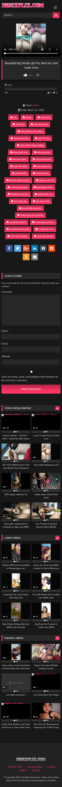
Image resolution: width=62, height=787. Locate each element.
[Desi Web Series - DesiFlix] (25, 5)
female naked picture (20, 180)
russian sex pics (46, 229)
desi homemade (43, 159)
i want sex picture (19, 187)
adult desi (45, 117)
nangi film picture (18, 222)
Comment (7, 292)
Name (5, 331)
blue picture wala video (32, 131)
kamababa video (45, 187)
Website (6, 356)
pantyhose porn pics (19, 229)
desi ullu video (20, 166)
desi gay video (19, 159)
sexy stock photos (19, 236)
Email (5, 343)
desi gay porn (43, 152)
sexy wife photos (45, 236)
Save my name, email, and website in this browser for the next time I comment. (30, 379)
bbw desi (20, 124)
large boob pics (45, 194)
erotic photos (42, 173)
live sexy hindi (42, 201)
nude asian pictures (44, 222)
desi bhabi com (20, 152)
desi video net (43, 166)
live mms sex (20, 201)
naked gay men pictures (31, 215)
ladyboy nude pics (19, 194)
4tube (28, 117)
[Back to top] (52, 778)
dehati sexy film (21, 138)
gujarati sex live (46, 180)
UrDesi (36, 770)
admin (36, 105)
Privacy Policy (34, 767)
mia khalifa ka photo (31, 208)
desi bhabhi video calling (31, 145)
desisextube (21, 173)
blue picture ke (41, 124)
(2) (15, 117)
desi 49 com (44, 138)
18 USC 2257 (15, 767)
